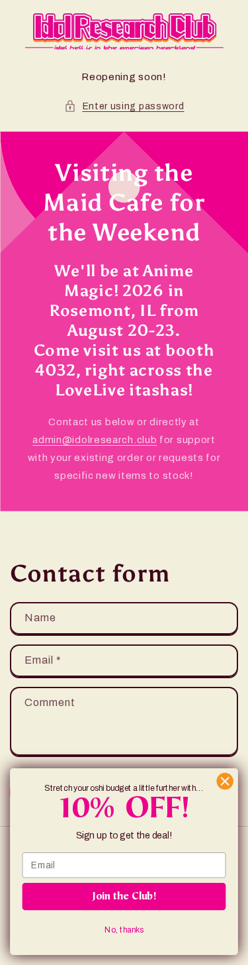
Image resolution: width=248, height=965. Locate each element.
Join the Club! (124, 896)
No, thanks (124, 929)
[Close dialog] (225, 781)
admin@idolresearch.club (94, 439)
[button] (124, 106)
